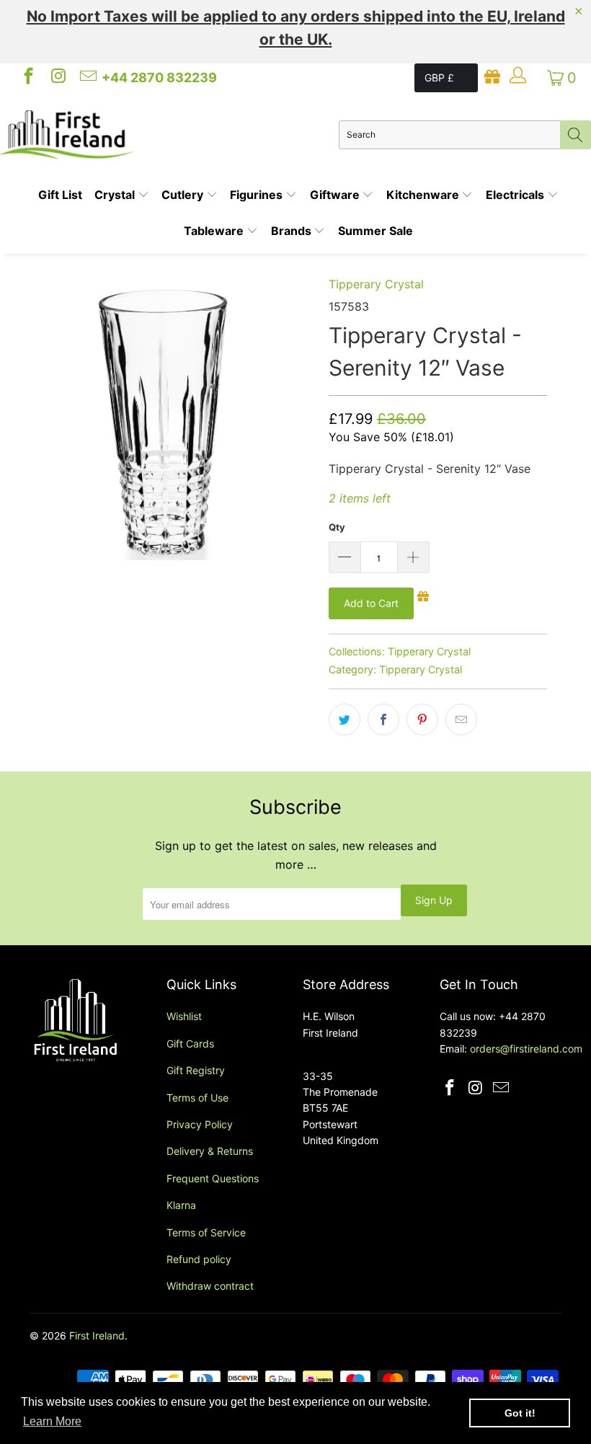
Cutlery (183, 194)
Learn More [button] (52, 1421)
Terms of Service (206, 1232)
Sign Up (434, 900)
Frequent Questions (212, 1178)
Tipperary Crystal (376, 284)
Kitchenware (424, 194)
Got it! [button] (520, 1413)
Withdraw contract (210, 1286)
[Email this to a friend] (461, 719)
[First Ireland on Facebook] (27, 78)
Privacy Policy (199, 1124)
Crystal (116, 194)
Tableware (215, 230)
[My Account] (517, 77)
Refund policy (198, 1259)
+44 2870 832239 (159, 77)
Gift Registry (195, 1070)
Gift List (60, 194)
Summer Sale (375, 230)
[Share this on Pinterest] (422, 719)
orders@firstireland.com (526, 1048)
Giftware (336, 194)
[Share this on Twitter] (344, 719)
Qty (337, 527)
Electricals (516, 194)
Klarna (181, 1205)
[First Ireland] (169, 135)
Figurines (257, 194)
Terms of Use (197, 1097)
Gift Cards (190, 1043)
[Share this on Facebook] (383, 719)
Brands (292, 230)
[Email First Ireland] (87, 78)
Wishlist (184, 1016)
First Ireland (97, 1335)
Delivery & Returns (209, 1151)
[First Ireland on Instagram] (57, 78)
